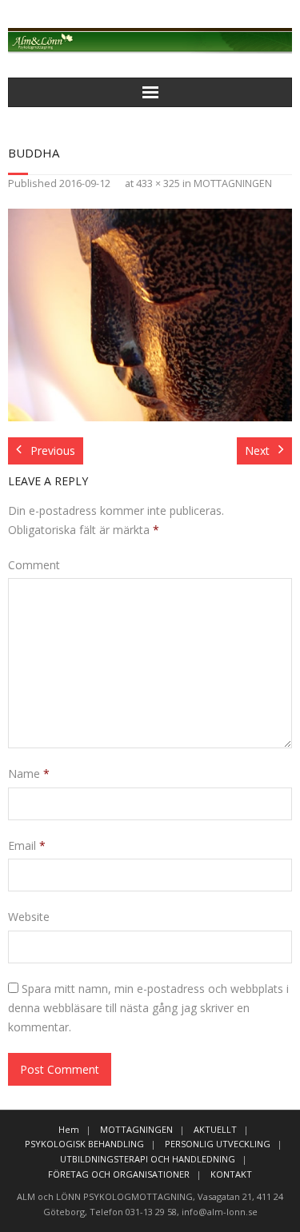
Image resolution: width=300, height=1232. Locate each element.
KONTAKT (231, 1174)
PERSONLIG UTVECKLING (217, 1144)
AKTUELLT (215, 1129)
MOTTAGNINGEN (233, 183)
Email (27, 845)
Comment (34, 564)
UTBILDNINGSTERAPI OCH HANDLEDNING (147, 1159)
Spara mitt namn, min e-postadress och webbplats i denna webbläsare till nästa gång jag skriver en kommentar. (148, 1008)
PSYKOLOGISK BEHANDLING (84, 1144)
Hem (68, 1129)
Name (29, 773)
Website (29, 916)
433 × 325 (158, 183)
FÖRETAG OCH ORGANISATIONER (119, 1174)
